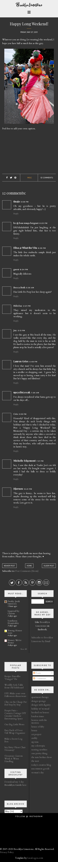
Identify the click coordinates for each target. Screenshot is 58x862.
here (15, 784)
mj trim (34, 741)
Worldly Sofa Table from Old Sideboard (13, 686)
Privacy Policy (7, 852)
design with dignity (41, 704)
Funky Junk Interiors (14, 602)
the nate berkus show (41, 757)
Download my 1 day (14, 781)
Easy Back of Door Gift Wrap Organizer (14, 731)
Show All (23, 649)
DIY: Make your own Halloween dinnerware (15, 695)
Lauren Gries (20, 361)
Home (29, 566)
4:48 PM (33, 362)
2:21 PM (27, 306)
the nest (35, 761)
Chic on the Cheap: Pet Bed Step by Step (15, 703)
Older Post (49, 566)
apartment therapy (40, 697)
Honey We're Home (14, 641)
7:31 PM (40, 461)
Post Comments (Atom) (26, 571)
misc (29, 178)
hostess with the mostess (39, 721)
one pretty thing (39, 753)
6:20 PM (43, 223)
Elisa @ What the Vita (25, 247)
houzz (34, 730)
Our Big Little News (14, 724)
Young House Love (15, 631)
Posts (38, 673)
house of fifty (37, 726)
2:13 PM (21, 330)
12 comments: (46, 178)
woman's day (37, 772)
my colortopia (38, 745)
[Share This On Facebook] (7, 178)
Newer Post (9, 566)
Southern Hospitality (13, 622)
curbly (34, 738)
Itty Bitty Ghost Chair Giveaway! (15, 749)
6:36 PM (42, 248)
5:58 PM (25, 202)
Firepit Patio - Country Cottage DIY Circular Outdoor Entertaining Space (15, 714)
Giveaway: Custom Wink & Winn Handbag (13, 758)
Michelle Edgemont (24, 460)
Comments (40, 678)
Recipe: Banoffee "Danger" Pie (12, 678)
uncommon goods (40, 768)
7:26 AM (35, 393)
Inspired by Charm (13, 612)
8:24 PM (24, 270)
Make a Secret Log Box (13, 740)
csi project (36, 734)
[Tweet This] (11, 178)
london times (37, 716)
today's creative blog (41, 764)
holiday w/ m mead (40, 708)
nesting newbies (39, 749)
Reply (15, 213)
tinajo (16, 201)
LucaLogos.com (35, 857)
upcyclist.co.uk (21, 392)
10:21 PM (28, 489)
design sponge (38, 701)
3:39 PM (22, 414)
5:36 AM (30, 288)
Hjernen (18, 488)
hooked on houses (40, 712)
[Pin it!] (15, 178)
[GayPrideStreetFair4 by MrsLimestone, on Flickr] (29, 87)
